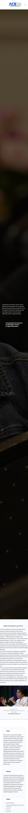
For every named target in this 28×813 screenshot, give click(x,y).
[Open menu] (25, 5)
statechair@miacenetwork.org (14, 713)
